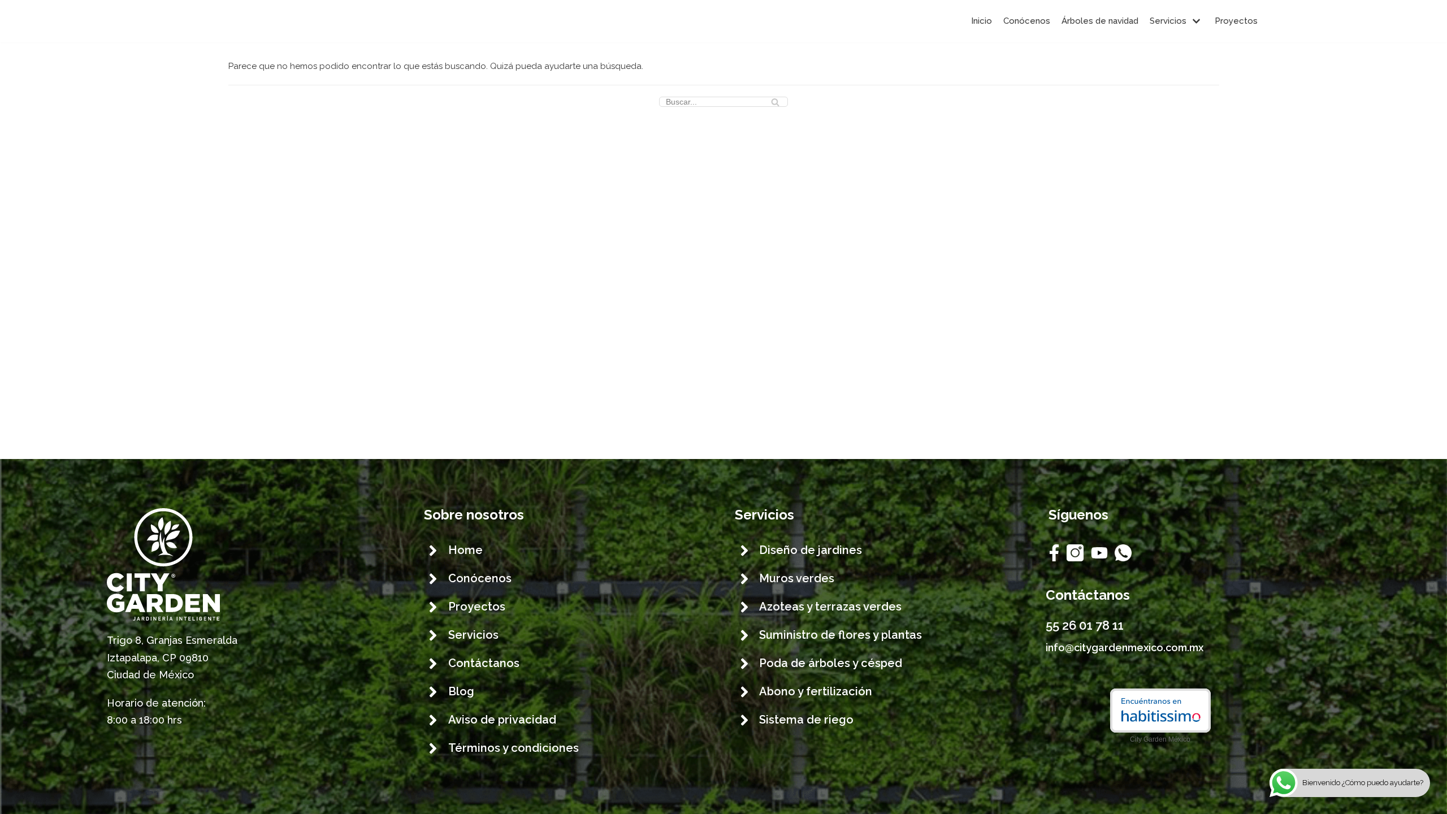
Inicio (981, 21)
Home (465, 550)
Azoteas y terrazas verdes (830, 606)
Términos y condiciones (513, 748)
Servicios (473, 635)
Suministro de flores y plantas (840, 635)
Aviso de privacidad (502, 719)
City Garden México (1160, 739)
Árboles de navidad (1100, 21)
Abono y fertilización (815, 691)
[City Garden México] (223, 21)
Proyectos (1236, 21)
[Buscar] (775, 102)
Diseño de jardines (810, 550)
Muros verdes (796, 578)
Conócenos (1026, 21)
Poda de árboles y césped (830, 663)
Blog (461, 691)
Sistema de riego (806, 719)
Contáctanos (483, 663)
